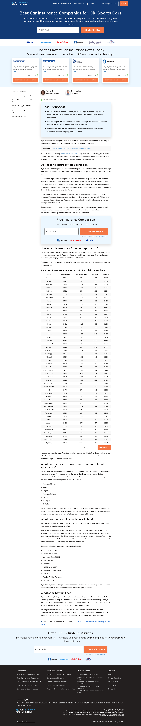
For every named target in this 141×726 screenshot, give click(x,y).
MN (69, 703)
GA (43, 703)
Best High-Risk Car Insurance (87, 674)
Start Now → (104, 448)
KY (54, 703)
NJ (86, 703)
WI (27, 706)
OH (99, 703)
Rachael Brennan (52, 93)
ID (46, 703)
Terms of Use (99, 35)
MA (64, 703)
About (93, 3)
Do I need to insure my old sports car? (23, 95)
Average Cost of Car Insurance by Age (61, 689)
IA (51, 703)
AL (18, 703)
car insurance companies (69, 154)
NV (81, 703)
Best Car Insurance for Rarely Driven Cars (90, 692)
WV (24, 706)
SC (109, 703)
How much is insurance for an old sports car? (24, 100)
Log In (123, 4)
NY (88, 703)
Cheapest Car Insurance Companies (29, 682)
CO (31, 703)
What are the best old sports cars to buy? (22, 111)
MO (75, 703)
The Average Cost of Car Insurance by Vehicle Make (71, 148)
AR (23, 703)
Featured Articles (54, 671)
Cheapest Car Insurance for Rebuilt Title (89, 678)
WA (96, 703)
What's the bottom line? (19, 116)
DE (36, 703)
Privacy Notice (113, 682)
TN (114, 703)
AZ (26, 703)
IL (47, 703)
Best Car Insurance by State (27, 685)
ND (93, 703)
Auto (55, 3)
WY (29, 706)
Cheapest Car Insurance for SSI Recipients (88, 683)
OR (102, 703)
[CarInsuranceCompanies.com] (20, 3)
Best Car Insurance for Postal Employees (88, 687)
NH (83, 703)
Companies (65, 3)
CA (28, 703)
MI (67, 703)
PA (105, 703)
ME (59, 703)
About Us (111, 674)
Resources (78, 3)
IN (49, 703)
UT (119, 703)
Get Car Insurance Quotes (56, 685)
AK (20, 703)
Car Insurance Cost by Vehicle (27, 689)
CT (33, 703)
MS (72, 703)
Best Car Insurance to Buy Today (61, 622)
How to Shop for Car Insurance (28, 674)
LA (56, 703)
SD (112, 703)
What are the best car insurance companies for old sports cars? (21, 105)
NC (91, 703)
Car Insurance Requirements (57, 682)
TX (117, 703)
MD (61, 703)
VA (18, 706)
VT (122, 703)
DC (38, 703)
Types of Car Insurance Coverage (59, 674)
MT (78, 703)
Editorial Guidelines (114, 678)
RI (107, 703)
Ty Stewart (75, 93)
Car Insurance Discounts (55, 678)
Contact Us (112, 689)
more (14, 71)
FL (41, 703)
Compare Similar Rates (25, 80)
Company (112, 671)
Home (45, 622)
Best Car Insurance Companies (28, 678)
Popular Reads (83, 671)
